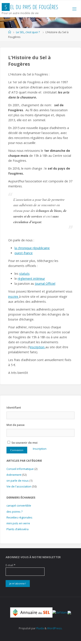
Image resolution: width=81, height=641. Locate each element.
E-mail (10, 565)
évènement (13, 475)
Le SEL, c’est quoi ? (28, 32)
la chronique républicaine (32, 248)
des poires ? (14, 511)
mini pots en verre (18, 523)
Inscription (39, 449)
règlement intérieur (31, 278)
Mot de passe (15, 425)
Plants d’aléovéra (17, 529)
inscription (37, 347)
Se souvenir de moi (24, 443)
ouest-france (23, 253)
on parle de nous (17, 480)
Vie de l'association (18, 486)
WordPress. (54, 628)
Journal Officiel (45, 283)
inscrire (13, 296)
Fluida (40, 628)
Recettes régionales (19, 517)
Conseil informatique (20, 469)
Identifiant (13, 407)
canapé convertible (18, 505)
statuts (24, 273)
